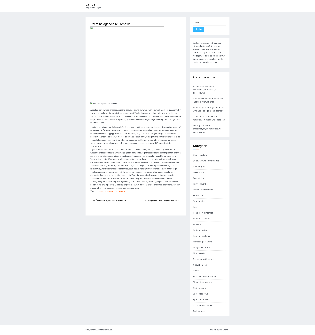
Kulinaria (197, 224)
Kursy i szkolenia (201, 236)
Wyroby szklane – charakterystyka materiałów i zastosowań (207, 128)
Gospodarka (199, 201)
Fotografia (198, 195)
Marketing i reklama (202, 242)
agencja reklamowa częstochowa (111, 191)
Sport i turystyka (201, 299)
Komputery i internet (203, 213)
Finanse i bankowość (203, 190)
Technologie (199, 311)
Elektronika (198, 172)
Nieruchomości (200, 265)
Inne (195, 207)
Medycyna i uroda (201, 247)
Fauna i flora (199, 178)
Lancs (90, 4)
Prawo (196, 271)
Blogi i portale (200, 155)
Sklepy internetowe (202, 282)
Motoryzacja (199, 253)
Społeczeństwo (200, 294)
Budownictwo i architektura (206, 161)
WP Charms (224, 330)
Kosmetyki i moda (202, 218)
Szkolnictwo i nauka (202, 305)
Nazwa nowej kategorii (204, 259)
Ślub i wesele (199, 288)
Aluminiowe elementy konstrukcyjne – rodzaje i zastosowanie (205, 89)
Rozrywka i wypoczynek (204, 276)
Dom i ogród (199, 166)
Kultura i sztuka (200, 230)
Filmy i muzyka (200, 184)
